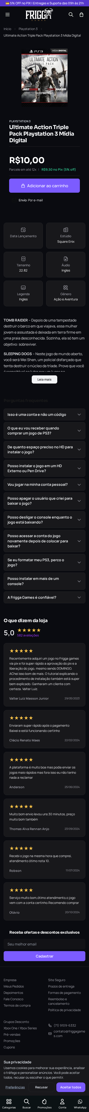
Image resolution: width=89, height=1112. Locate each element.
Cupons (9, 1047)
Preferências (15, 1087)
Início (7, 29)
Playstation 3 (28, 29)
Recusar (41, 1087)
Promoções (12, 1041)
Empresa (10, 980)
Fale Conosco (13, 999)
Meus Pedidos (14, 986)
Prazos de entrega (61, 986)
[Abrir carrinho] (81, 14)
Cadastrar (44, 956)
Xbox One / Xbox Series (20, 1028)
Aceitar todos (70, 1087)
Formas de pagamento (64, 992)
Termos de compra (17, 1005)
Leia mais (44, 379)
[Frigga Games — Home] (39, 14)
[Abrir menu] (7, 14)
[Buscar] (71, 14)
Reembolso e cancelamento (58, 1001)
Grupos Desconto (16, 1022)
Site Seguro (56, 980)
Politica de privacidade (64, 1010)
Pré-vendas (12, 1034)
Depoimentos (13, 992)
